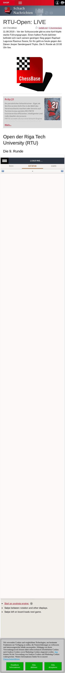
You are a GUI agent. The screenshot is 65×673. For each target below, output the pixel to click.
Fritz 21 (9, 99)
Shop (6, 3)
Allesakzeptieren (53, 666)
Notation (32, 166)
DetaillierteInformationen (14, 666)
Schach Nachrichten (23, 10)
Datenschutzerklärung (11, 659)
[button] (20, 3)
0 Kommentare (55, 28)
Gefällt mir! (43, 28)
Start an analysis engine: (16, 603)
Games (53, 166)
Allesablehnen (34, 666)
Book (11, 166)
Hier (56, 652)
